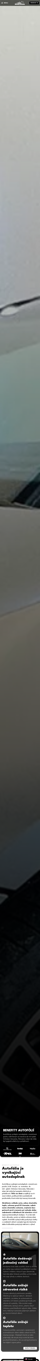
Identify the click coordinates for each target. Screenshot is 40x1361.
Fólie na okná (17, 1193)
